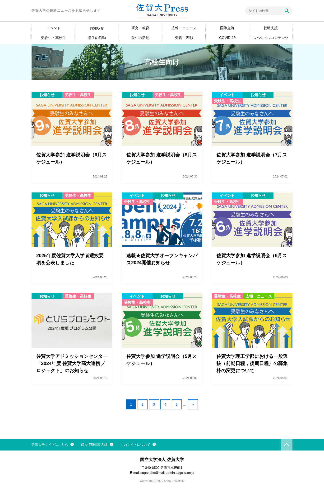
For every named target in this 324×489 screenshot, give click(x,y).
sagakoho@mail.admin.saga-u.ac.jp (167, 473)
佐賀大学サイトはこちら (50, 444)
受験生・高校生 (53, 38)
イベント (53, 28)
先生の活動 (140, 38)
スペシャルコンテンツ (270, 38)
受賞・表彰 (184, 38)
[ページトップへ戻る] (286, 445)
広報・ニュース (183, 28)
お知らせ (97, 28)
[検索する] (287, 11)
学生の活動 (97, 38)
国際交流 (227, 28)
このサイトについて (135, 444)
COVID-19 (227, 38)
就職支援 (271, 28)
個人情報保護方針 (94, 444)
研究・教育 (140, 28)
